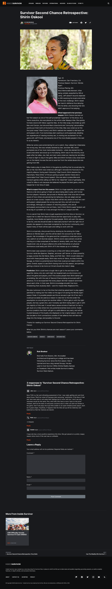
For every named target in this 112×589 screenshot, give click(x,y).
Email (29, 485)
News (8, 543)
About (7, 577)
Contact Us (15, 577)
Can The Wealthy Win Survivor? (95, 554)
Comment (30, 453)
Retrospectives (61, 336)
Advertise (25, 577)
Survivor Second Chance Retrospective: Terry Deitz (22, 554)
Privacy (32, 577)
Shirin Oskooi (50, 336)
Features (27, 23)
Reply (29, 413)
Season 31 (42, 336)
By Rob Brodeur (29, 22)
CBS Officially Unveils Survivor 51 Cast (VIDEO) (17, 534)
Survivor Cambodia (32, 336)
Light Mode (75, 22)
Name (29, 477)
